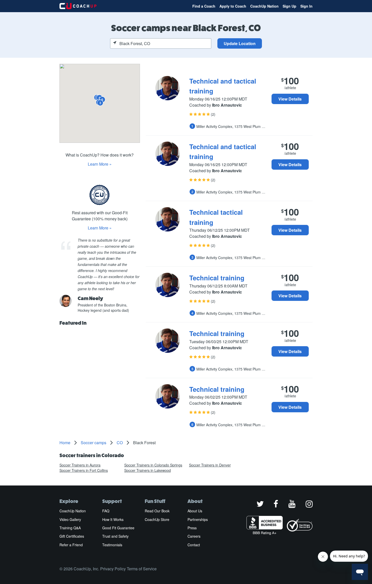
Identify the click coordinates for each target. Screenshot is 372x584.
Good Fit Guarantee (118, 527)
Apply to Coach (232, 6)
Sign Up (289, 6)
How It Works (112, 519)
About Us (195, 510)
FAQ (105, 510)
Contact (194, 544)
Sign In (306, 6)
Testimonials (112, 544)
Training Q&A (70, 527)
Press (192, 527)
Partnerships (198, 519)
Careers (194, 536)
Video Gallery (70, 519)
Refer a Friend (71, 544)
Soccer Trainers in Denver (210, 465)
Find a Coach (203, 6)
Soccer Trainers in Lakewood (147, 470)
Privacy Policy (113, 569)
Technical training (216, 277)
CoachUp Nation (264, 6)
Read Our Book (157, 510)
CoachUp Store (157, 519)
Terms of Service (142, 569)
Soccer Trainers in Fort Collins (83, 470)
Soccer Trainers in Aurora (79, 465)
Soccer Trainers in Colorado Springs (153, 465)
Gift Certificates (71, 536)
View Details (290, 99)
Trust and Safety (115, 536)
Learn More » (100, 164)
